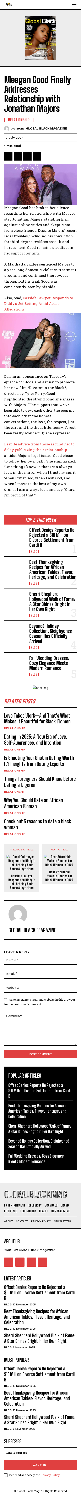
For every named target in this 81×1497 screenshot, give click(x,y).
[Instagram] (20, 1262)
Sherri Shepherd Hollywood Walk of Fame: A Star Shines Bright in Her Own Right (52, 601)
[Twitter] (18, 156)
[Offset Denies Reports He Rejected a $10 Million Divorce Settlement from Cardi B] (15, 537)
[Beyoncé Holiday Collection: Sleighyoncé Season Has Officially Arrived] (15, 633)
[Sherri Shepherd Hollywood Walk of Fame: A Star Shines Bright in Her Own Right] (15, 601)
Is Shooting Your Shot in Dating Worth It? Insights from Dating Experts (39, 761)
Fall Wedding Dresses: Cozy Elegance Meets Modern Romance (49, 663)
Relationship (15, 728)
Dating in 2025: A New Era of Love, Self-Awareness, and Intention (35, 740)
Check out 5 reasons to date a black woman (37, 824)
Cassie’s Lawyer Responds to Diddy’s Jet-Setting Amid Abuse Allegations (21, 882)
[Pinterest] (27, 156)
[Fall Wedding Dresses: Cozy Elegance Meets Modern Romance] (15, 666)
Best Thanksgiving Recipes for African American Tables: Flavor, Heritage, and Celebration (52, 569)
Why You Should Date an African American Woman (33, 803)
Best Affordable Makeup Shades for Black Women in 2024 (59, 876)
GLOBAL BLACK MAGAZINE (46, 128)
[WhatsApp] (37, 156)
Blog (34, 551)
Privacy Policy (50, 1475)
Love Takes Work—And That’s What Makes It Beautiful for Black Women (37, 719)
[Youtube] (42, 1262)
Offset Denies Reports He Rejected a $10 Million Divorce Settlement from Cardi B (52, 537)
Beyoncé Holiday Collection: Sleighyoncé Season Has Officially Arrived (50, 633)
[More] (46, 156)
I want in (38, 1465)
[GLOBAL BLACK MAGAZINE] (7, 128)
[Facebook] (8, 156)
